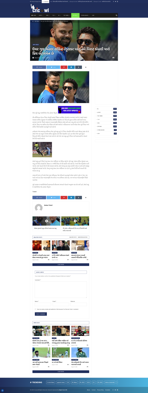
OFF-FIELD (37, 21)
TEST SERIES (36, 338)
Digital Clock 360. (63, 390)
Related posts (73, 237)
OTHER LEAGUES (75, 338)
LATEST (54, 338)
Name (37, 301)
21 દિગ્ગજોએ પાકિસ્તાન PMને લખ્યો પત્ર (60, 256)
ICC (82, 382)
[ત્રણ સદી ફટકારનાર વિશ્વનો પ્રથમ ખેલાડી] (41, 352)
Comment (38, 280)
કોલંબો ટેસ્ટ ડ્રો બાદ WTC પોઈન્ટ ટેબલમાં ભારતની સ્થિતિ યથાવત (41, 342)
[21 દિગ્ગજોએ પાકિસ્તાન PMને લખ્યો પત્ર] (61, 245)
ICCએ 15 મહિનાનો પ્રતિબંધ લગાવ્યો (79, 342)
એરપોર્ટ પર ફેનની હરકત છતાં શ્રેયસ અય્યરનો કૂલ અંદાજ (40, 256)
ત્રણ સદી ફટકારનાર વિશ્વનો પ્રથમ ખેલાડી (40, 363)
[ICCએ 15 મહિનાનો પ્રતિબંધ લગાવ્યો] (80, 331)
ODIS (98, 123)
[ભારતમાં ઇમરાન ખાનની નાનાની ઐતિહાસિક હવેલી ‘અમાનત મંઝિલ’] (80, 245)
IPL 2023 (88, 382)
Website (73, 301)
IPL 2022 (70, 382)
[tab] (73, 237)
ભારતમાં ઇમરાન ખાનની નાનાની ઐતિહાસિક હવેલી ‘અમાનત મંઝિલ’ (78, 256)
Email (54, 301)
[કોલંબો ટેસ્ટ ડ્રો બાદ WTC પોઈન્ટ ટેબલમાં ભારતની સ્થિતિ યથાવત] (41, 331)
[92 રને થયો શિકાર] (61, 352)
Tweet (34, 191)
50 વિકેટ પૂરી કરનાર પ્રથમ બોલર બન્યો (64, 1)
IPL (98, 109)
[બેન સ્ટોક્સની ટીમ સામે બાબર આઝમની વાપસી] (80, 352)
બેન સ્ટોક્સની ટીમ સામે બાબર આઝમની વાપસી (80, 363)
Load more (61, 264)
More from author (82, 237)
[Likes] (113, 1)
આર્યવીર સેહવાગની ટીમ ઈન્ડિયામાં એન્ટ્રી (88, 1)
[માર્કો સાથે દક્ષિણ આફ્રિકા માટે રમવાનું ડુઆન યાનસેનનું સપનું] (61, 331)
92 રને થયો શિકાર (57, 362)
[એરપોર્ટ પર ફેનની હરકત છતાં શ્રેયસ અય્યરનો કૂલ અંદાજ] (41, 245)
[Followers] (115, 1)
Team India (108, 382)
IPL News (62, 382)
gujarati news (48, 382)
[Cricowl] (39, 8)
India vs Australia (97, 382)
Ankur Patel (48, 205)
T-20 (98, 119)
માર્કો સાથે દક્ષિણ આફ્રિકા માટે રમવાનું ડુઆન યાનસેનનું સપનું (61, 342)
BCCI (76, 382)
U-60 (98, 133)
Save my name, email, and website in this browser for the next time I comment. (58, 309)
